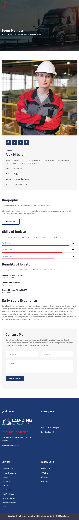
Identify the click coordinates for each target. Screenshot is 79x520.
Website (8, 179)
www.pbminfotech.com (22, 179)
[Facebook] (8, 142)
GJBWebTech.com (64, 516)
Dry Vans (6, 481)
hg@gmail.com (19, 174)
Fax (7, 184)
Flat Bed (6, 486)
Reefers (6, 477)
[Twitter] (14, 142)
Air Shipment (8, 490)
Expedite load (8, 469)
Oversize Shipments (10, 498)
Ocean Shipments (9, 473)
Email (7, 174)
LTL (4, 507)
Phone (8, 169)
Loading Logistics (28, 516)
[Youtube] (20, 142)
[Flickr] (26, 142)
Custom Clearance (9, 502)
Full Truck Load (8, 494)
